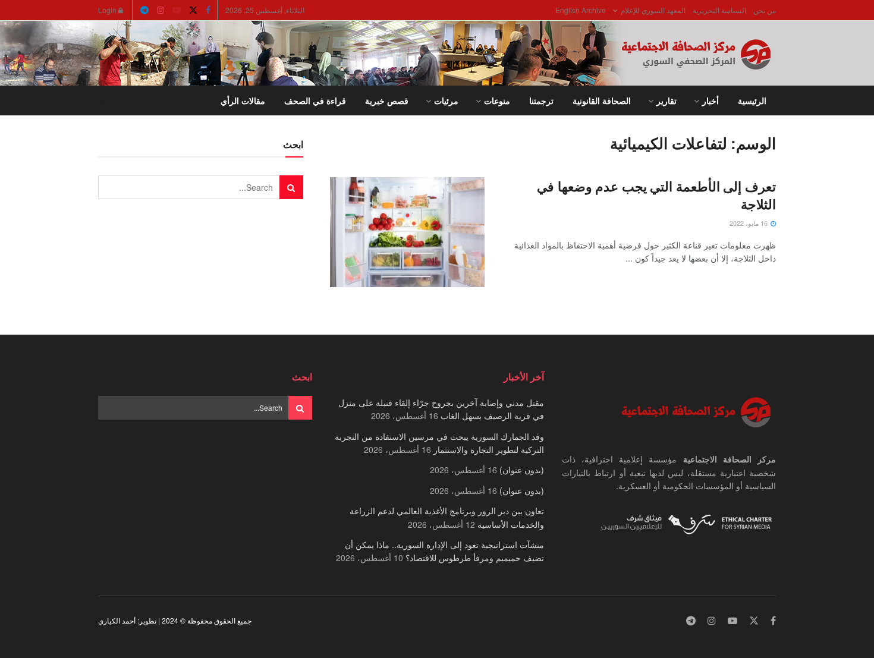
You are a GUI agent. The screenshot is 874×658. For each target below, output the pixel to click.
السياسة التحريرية (719, 10)
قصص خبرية (386, 100)
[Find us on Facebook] (208, 10)
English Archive (580, 10)
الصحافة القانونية (602, 100)
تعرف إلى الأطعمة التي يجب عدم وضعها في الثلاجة (656, 195)
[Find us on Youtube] (176, 10)
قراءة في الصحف (315, 100)
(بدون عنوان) (521, 470)
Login (108, 10)
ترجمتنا (541, 100)
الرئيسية (752, 100)
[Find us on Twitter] (193, 10)
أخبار (710, 100)
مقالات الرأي (243, 100)
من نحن (764, 10)
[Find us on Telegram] (144, 10)
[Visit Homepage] (698, 53)
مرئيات (446, 100)
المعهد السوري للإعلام (653, 10)
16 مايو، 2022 (749, 223)
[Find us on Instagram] (160, 10)
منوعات (497, 100)
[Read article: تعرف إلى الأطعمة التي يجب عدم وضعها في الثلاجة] (407, 232)
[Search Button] (102, 100)
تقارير (666, 100)
